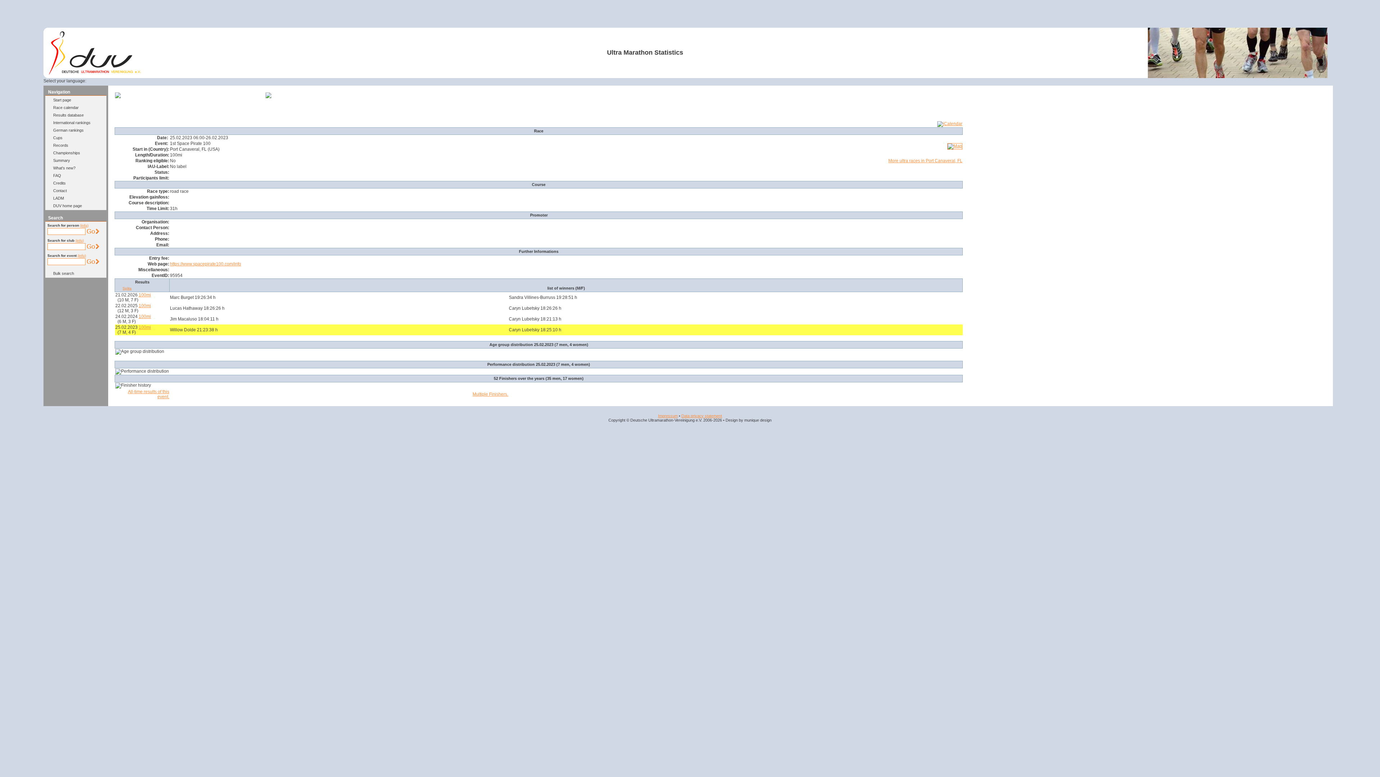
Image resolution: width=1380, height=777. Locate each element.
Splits (127, 288)
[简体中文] (150, 81)
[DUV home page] (95, 73)
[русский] (141, 81)
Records (60, 145)
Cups (58, 138)
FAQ (57, 175)
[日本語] (158, 81)
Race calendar (66, 107)
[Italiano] (133, 81)
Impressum (668, 416)
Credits (59, 183)
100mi (145, 294)
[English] (106, 81)
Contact (60, 190)
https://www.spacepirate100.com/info (205, 264)
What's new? (64, 168)
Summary (61, 160)
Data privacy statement (701, 416)
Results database (68, 115)
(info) (84, 225)
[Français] (115, 81)
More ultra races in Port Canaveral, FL (925, 160)
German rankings (68, 130)
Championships (66, 153)
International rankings (72, 123)
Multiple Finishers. (490, 394)
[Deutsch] (98, 81)
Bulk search (63, 273)
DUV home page (67, 206)
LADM (58, 198)
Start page (62, 100)
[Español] (124, 81)
